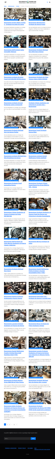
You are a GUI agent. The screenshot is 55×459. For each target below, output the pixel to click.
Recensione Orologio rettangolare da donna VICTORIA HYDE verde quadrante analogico (40, 408)
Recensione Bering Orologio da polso (39, 242)
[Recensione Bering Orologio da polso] (40, 233)
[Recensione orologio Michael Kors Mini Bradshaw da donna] (15, 147)
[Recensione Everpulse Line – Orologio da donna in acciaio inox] (40, 288)
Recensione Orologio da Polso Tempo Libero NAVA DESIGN (38, 78)
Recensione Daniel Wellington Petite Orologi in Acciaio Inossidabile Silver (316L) (39, 271)
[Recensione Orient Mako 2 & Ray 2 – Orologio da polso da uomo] (15, 14)
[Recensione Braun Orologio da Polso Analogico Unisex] (40, 315)
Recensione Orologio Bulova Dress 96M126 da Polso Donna (14, 381)
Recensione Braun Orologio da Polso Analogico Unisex (39, 324)
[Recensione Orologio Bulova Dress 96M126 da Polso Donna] (15, 372)
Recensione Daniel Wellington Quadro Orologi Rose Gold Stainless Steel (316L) (14, 353)
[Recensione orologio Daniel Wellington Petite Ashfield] (40, 147)
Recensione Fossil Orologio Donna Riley (37, 131)
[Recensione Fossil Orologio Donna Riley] (40, 122)
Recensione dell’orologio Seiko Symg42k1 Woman (14, 51)
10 (14, 424)
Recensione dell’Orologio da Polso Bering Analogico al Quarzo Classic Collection (15, 243)
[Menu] (5, 2)
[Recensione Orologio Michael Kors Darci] (15, 260)
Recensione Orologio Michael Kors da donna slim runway (38, 381)
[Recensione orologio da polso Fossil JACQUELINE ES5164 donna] (15, 69)
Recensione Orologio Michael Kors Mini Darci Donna (38, 51)
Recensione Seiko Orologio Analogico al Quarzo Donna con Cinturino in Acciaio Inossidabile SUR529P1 (14, 408)
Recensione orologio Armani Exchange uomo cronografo (13, 104)
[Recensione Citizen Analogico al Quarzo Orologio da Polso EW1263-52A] (15, 204)
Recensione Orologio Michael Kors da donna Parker (13, 131)
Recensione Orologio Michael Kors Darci (13, 270)
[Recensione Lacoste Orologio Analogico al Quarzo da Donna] (15, 315)
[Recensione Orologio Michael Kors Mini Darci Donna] (40, 41)
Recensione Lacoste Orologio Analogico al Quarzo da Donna (14, 324)
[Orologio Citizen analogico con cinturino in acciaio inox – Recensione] (40, 94)
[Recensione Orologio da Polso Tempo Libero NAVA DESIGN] (40, 69)
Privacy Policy (22, 448)
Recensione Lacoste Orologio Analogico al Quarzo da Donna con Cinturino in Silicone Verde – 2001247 (39, 354)
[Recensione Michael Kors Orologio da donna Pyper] (40, 14)
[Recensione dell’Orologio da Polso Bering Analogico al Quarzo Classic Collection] (15, 233)
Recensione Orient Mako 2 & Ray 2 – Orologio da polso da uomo (14, 23)
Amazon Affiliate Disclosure (42, 449)
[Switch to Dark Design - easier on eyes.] (47, 2)
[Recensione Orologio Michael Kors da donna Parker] (15, 122)
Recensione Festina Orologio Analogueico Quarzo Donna (13, 297)
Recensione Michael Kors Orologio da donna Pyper (37, 23)
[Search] (49, 2)
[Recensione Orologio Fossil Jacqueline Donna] (15, 175)
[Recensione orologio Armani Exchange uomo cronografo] (15, 94)
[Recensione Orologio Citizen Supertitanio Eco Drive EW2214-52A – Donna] (40, 175)
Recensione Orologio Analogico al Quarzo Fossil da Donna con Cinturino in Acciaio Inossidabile (40, 214)
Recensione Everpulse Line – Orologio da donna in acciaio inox (40, 297)
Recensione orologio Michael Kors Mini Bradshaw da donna (15, 157)
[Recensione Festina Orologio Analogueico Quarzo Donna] (15, 288)
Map (35, 448)
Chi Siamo (30, 448)
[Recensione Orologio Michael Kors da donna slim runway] (40, 372)
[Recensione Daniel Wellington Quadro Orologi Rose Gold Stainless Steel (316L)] (15, 343)
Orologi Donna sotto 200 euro (11, 19)
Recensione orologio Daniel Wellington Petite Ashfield (38, 157)
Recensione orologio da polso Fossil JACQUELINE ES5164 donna (15, 78)
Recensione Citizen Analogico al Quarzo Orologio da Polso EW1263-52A (14, 214)
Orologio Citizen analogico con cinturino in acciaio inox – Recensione (39, 104)
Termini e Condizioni (10, 448)
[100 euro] (27, 2)
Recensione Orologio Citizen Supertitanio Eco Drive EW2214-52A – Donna (39, 185)
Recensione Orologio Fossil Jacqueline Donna (13, 184)
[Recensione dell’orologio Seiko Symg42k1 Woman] (15, 41)
